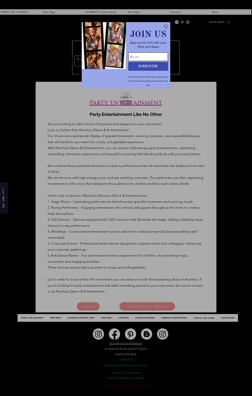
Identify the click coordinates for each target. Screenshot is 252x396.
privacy (126, 102)
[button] (166, 26)
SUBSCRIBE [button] (148, 66)
